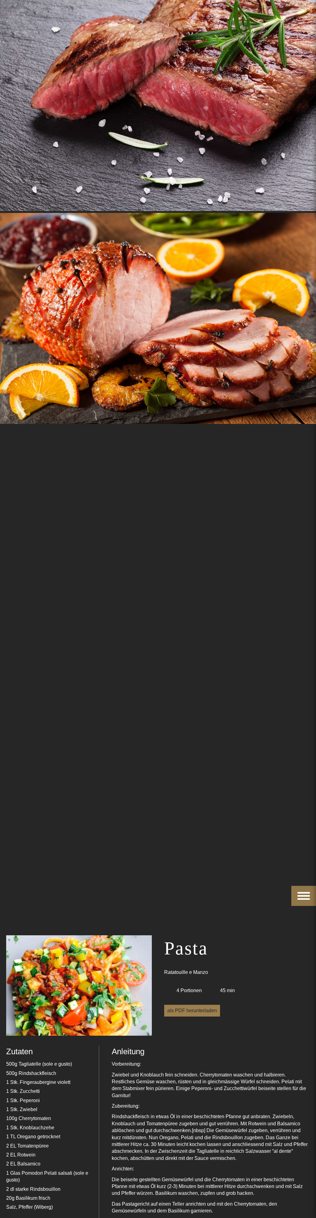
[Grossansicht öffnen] (79, 986)
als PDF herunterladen (192, 1010)
